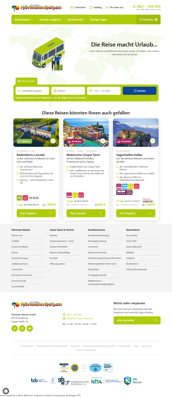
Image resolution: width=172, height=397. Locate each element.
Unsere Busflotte (19, 246)
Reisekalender (75, 19)
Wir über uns (116, 7)
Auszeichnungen (19, 258)
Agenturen (146, 346)
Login (136, 346)
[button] (6, 391)
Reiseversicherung (97, 252)
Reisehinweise (27, 346)
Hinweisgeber (125, 346)
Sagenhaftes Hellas (129, 155)
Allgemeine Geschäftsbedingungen (52, 346)
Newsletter (93, 269)
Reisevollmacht (134, 246)
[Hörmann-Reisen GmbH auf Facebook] (14, 328)
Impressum (75, 346)
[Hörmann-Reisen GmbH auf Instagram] (22, 328)
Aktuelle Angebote (50, 19)
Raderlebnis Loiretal (30, 155)
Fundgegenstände (97, 275)
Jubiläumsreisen (19, 263)
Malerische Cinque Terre (83, 155)
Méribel (130, 252)
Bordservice (132, 263)
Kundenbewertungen (99, 235)
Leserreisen (17, 269)
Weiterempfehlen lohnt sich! (102, 263)
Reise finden (28, 81)
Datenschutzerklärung (86, 350)
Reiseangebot (22, 19)
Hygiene (130, 258)
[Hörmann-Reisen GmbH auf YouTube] (29, 328)
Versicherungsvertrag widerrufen (104, 258)
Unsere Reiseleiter (59, 246)
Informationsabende (136, 269)
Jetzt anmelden (126, 320)
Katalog (98, 7)
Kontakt (54, 258)
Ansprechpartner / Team (62, 241)
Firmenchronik (18, 280)
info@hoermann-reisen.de (80, 318)
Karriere (54, 235)
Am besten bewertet (21, 275)
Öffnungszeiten (57, 263)
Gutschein (80, 7)
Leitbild (15, 241)
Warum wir (16, 235)
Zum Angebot (28, 213)
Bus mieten (132, 235)
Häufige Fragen (98, 19)
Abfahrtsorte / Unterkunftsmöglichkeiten (101, 282)
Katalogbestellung (97, 241)
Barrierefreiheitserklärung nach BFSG (99, 346)
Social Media (17, 286)
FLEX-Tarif (131, 241)
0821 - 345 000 (74, 314)
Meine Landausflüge (60, 252)
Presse (14, 252)
